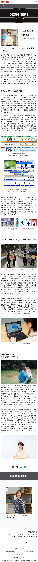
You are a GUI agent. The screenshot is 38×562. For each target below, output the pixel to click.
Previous (2, 503)
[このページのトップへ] (34, 559)
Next (36, 503)
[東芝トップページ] (6, 2)
